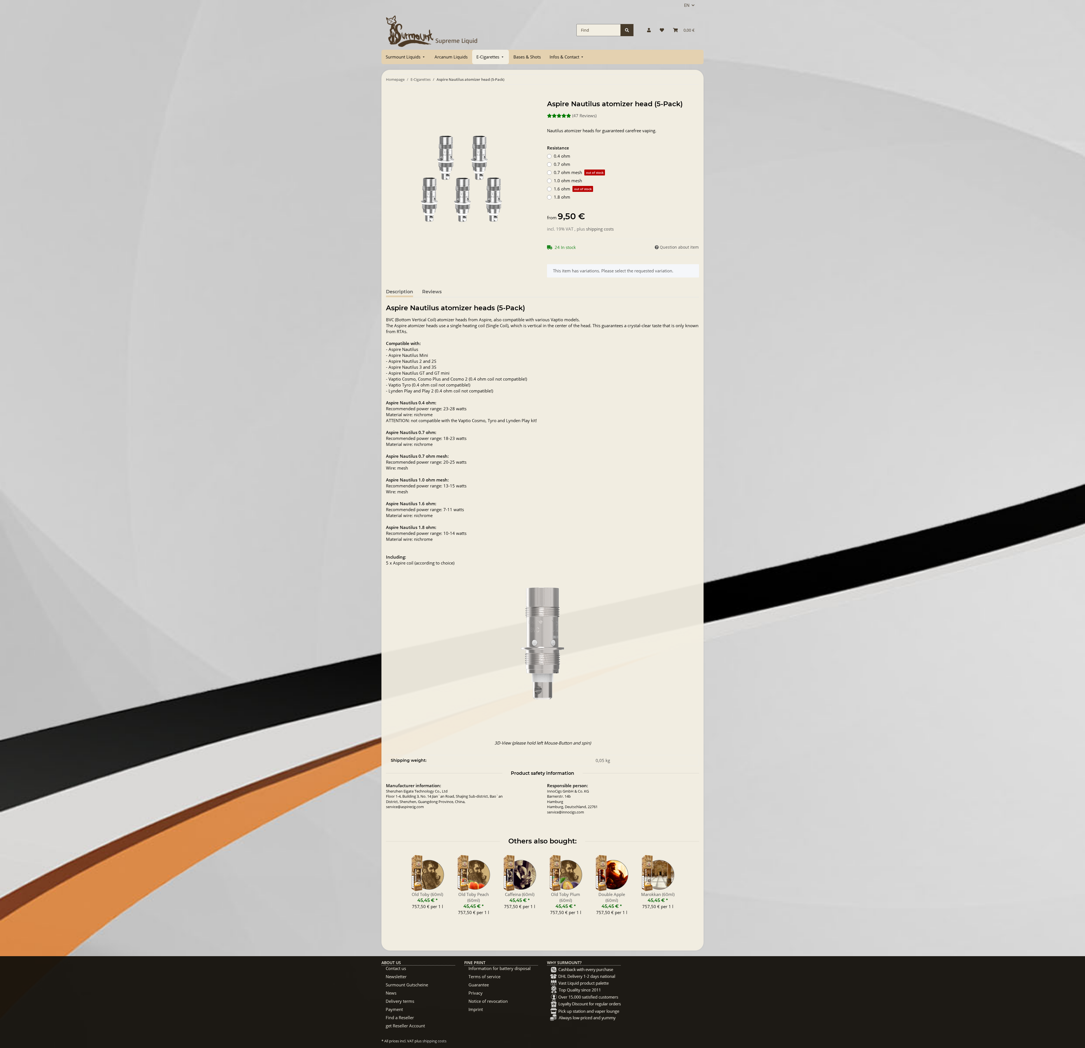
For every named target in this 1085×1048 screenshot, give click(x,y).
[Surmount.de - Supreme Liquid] (432, 30)
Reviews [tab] (432, 291)
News (391, 993)
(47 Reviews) (584, 115)
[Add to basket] (390, 97)
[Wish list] (662, 30)
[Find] (626, 30)
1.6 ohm (573, 189)
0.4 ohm (562, 156)
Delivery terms (400, 1001)
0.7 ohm (562, 164)
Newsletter (396, 976)
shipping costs (600, 229)
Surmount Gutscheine (407, 985)
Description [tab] (399, 291)
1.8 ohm (562, 197)
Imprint (475, 1009)
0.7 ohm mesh (579, 172)
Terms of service (484, 976)
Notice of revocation (488, 1001)
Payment (394, 1009)
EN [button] (686, 5)
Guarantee (478, 985)
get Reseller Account (405, 1026)
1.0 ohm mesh (568, 180)
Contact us (396, 968)
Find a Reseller (400, 1017)
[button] (649, 30)
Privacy (475, 993)
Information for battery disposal (499, 968)
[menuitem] (405, 57)
